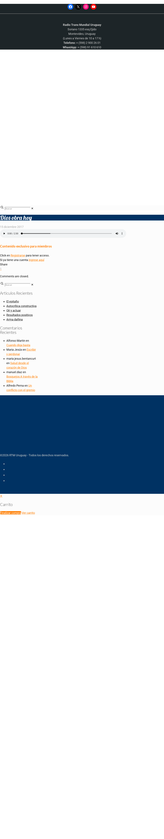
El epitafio (12, 301)
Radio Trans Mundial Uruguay (39, 787)
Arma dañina (14, 319)
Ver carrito (28, 513)
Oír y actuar (13, 310)
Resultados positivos (19, 315)
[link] (32, 208)
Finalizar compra (10, 513)
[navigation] (82, 504)
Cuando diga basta (18, 345)
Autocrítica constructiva (21, 306)
